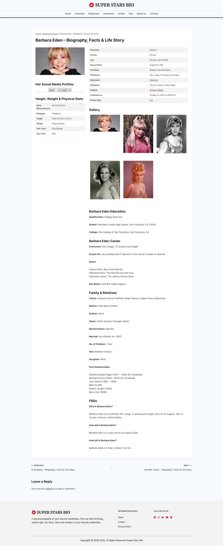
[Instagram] (159, 517)
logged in (50, 488)
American (80, 13)
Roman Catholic (156, 90)
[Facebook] (155, 517)
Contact (154, 13)
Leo (151, 100)
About (120, 517)
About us (141, 13)
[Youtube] (167, 517)
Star (131, 13)
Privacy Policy (124, 527)
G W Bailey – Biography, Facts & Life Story (53, 467)
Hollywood (108, 13)
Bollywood (94, 13)
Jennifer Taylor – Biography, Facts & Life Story (168, 467)
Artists (121, 13)
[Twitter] (163, 517)
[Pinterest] (171, 517)
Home (68, 13)
